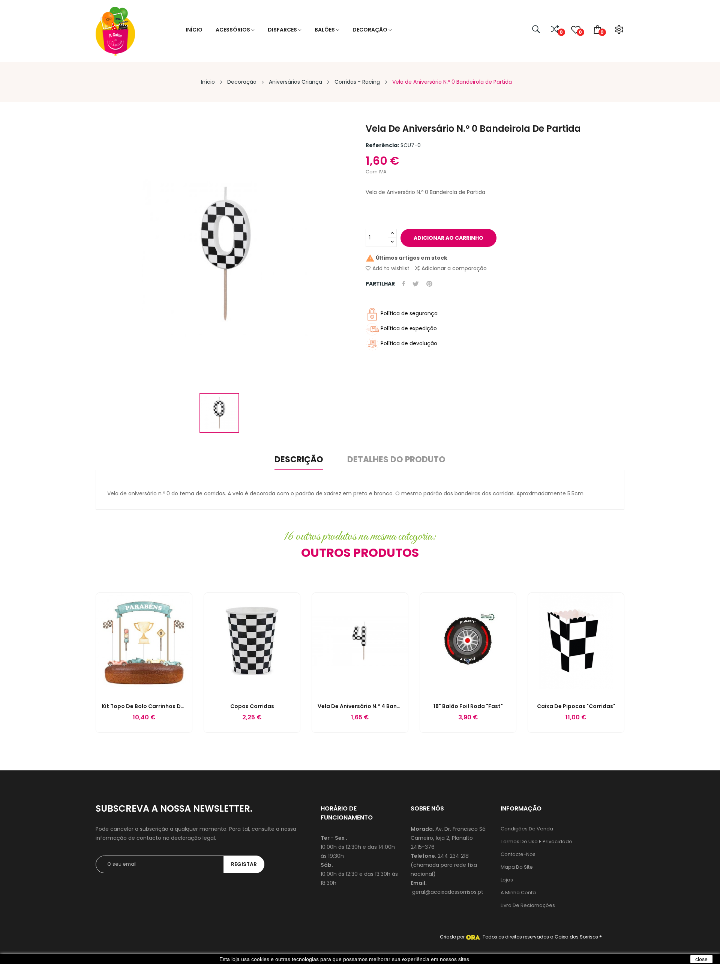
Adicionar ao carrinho (448, 238)
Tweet (416, 283)
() (580, 32)
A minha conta (518, 892)
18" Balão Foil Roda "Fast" (468, 706)
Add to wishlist (391, 268)
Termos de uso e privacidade (536, 841)
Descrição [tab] (298, 460)
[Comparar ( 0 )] (555, 29)
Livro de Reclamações (528, 905)
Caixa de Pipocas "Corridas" (576, 706)
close (701, 959)
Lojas (507, 879)
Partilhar (404, 283)
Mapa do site (517, 867)
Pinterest (429, 283)
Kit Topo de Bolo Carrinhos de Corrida (144, 706)
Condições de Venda (527, 828)
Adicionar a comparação (454, 268)
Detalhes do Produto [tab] (396, 460)
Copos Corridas (252, 706)
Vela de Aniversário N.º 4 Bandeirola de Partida (360, 706)
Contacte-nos (518, 854)
